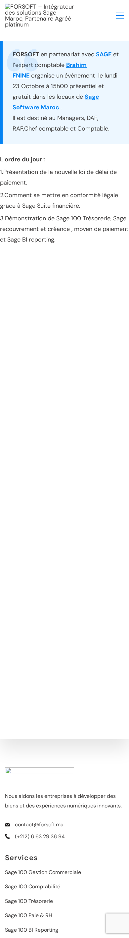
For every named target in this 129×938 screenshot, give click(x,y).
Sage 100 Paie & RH (28, 915)
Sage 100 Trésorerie (29, 901)
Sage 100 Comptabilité (32, 886)
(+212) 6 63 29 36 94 (40, 836)
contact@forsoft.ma (39, 824)
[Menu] (120, 16)
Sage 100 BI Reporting (31, 929)
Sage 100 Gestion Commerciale (43, 872)
